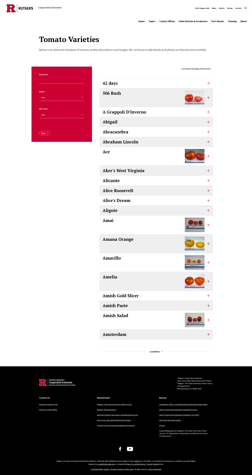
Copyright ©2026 (97, 469)
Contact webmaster (154, 469)
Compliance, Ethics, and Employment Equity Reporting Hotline (183, 404)
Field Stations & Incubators (193, 21)
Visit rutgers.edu (202, 8)
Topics (152, 21)
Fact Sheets (217, 21)
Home (141, 21)
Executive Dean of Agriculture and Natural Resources (117, 415)
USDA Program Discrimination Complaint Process (178, 410)
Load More (155, 351)
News (214, 8)
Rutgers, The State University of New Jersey (114, 404)
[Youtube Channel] (130, 449)
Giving (229, 8)
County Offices (167, 21)
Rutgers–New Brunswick (106, 410)
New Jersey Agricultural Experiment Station (114, 420)
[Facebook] (120, 449)
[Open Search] (245, 8)
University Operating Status (170, 420)
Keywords (43, 74)
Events (222, 8)
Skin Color (43, 109)
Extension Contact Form (48, 404)
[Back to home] (56, 386)
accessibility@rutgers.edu (106, 464)
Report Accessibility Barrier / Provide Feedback (143, 464)
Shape (41, 91)
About (243, 21)
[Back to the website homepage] (20, 8)
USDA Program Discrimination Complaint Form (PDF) (179, 415)
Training (232, 21)
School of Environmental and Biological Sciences (116, 425)
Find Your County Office (48, 410)
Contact (238, 8)
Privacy (162, 425)
